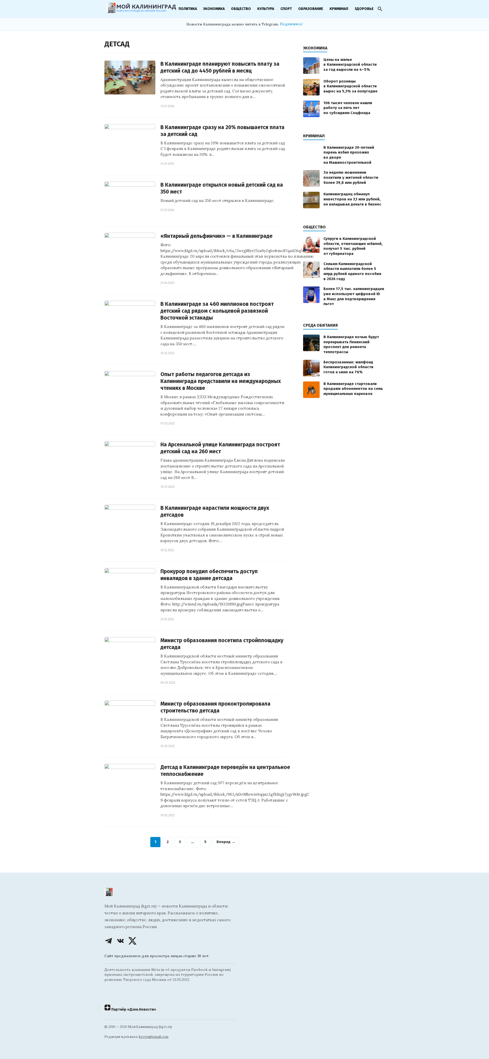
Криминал (339, 9)
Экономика (214, 9)
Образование (310, 9)
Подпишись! (291, 24)
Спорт (286, 9)
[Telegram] (108, 941)
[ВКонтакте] (120, 941)
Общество (241, 9)
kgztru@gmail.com (153, 1037)
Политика (188, 9)
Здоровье (364, 9)
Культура (265, 9)
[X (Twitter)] (132, 941)
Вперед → (225, 842)
